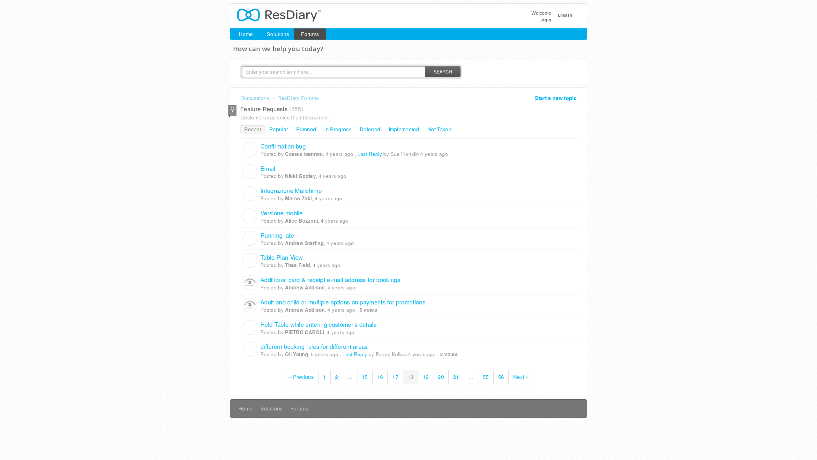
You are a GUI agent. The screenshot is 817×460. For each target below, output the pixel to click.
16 (380, 376)
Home (246, 34)
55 (486, 376)
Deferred (370, 129)
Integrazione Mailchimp (291, 190)
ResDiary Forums (298, 98)
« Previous (301, 376)
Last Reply (369, 153)
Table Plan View (281, 257)
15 (365, 376)
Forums (310, 34)
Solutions (278, 34)
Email (267, 168)
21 (456, 376)
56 (501, 376)
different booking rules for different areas (314, 346)
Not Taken (439, 129)
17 (395, 376)
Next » (520, 376)
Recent (252, 129)
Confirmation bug (283, 146)
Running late (277, 235)
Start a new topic (556, 98)
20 (441, 376)
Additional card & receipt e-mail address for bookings (330, 279)
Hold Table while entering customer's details (318, 324)
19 (426, 376)
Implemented (404, 129)
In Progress (337, 129)
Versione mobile (281, 213)
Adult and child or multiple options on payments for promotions (342, 302)
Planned (306, 129)
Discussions (254, 98)
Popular (278, 129)
